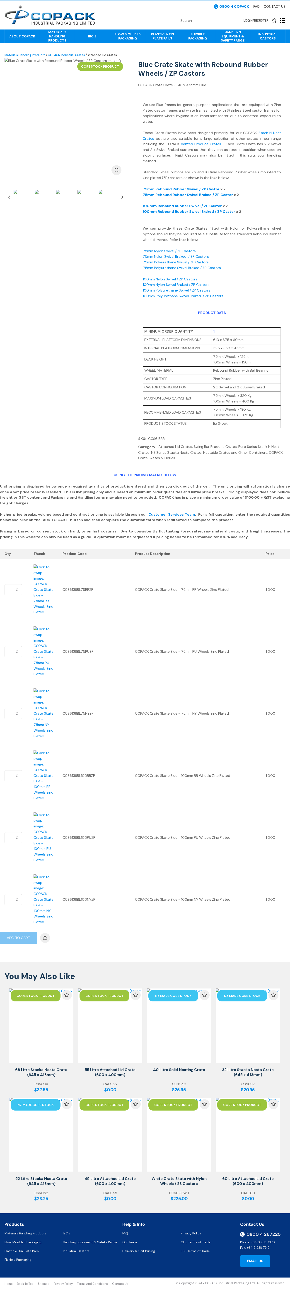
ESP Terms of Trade (195, 1251)
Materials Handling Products (57, 36)
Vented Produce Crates (201, 144)
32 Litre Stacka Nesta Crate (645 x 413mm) (248, 1072)
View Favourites (274, 20)
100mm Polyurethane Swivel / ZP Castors (176, 290)
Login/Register (256, 20)
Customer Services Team (171, 514)
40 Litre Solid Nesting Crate (179, 1069)
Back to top (25, 1284)
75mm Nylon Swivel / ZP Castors (170, 251)
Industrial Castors (267, 36)
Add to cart (18, 937)
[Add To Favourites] (45, 938)
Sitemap (43, 1284)
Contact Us (274, 6)
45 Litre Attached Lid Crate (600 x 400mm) (110, 1181)
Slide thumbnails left (9, 197)
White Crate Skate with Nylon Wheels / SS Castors (179, 1181)
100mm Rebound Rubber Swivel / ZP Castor (182, 206)
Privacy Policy (191, 1233)
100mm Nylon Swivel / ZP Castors (171, 279)
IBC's (92, 36)
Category (146, 446)
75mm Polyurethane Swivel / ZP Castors (176, 262)
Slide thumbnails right (122, 197)
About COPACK (22, 36)
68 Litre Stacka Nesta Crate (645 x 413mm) (41, 1072)
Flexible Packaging (197, 36)
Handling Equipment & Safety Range (232, 36)
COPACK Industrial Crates (66, 55)
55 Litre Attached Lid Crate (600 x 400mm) (110, 1072)
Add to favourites (67, 995)
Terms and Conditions (92, 1284)
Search (234, 20)
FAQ (125, 1233)
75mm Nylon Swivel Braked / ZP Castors (176, 256)
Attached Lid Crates (102, 55)
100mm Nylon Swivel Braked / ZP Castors (176, 284)
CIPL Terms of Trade (195, 1242)
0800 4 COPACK (234, 6)
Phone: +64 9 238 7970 (257, 1242)
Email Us (255, 1260)
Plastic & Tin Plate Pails (162, 36)
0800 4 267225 (263, 1234)
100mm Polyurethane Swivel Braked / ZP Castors (183, 296)
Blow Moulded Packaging (127, 36)
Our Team (130, 1242)
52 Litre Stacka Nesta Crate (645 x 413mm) (41, 1181)
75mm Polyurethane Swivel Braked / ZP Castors (182, 267)
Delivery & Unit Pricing (138, 1251)
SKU (141, 438)
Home (9, 1284)
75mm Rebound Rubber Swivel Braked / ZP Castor (188, 194)
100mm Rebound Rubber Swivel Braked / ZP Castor (189, 211)
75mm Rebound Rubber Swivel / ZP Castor (181, 189)
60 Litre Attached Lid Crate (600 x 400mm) (248, 1181)
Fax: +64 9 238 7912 (254, 1248)
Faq (256, 6)
